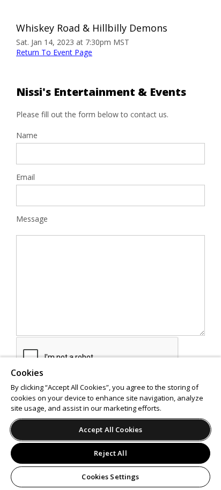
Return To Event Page (54, 52)
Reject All (110, 453)
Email (25, 177)
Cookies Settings (110, 476)
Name (27, 135)
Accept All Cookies (110, 429)
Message (32, 219)
